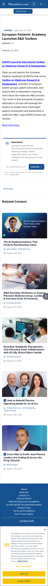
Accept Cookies (24, 581)
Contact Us (24, 495)
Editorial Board (24, 498)
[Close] (45, 530)
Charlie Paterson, (14, 408)
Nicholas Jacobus (14, 303)
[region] (24, 556)
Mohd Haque (12, 464)
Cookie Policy (22, 561)
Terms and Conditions (24, 510)
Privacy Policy (24, 507)
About (24, 489)
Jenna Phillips (10, 410)
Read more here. (11, 125)
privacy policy (14, 174)
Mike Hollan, (12, 249)
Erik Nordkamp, (29, 408)
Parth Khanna (24, 249)
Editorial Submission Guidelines (24, 501)
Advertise (24, 492)
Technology (8, 188)
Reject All (24, 574)
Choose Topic (21, 11)
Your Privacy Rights (24, 514)
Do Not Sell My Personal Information (24, 504)
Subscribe (35, 167)
